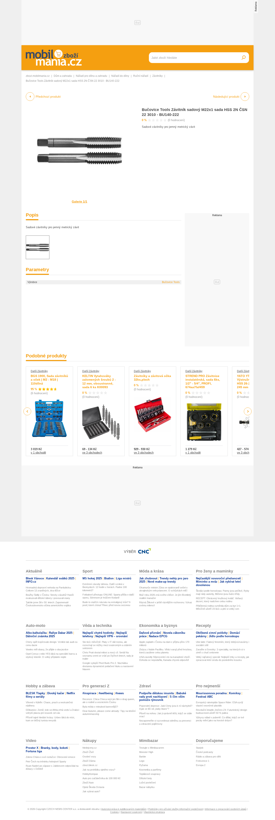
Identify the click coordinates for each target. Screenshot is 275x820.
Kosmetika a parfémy (150, 769)
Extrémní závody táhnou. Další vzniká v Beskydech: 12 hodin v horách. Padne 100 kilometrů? (104, 587)
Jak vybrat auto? (91, 791)
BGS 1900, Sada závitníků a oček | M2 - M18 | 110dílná (49, 379)
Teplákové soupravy (149, 774)
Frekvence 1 (202, 761)
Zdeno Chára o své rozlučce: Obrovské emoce (50, 757)
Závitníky (157, 75)
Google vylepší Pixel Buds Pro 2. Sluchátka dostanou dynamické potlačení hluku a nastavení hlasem (107, 666)
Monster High (146, 752)
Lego (141, 761)
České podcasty (204, 752)
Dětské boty (145, 778)
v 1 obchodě (38, 452)
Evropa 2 (200, 765)
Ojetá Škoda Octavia (93, 787)
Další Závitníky (39, 371)
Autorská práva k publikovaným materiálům (123, 809)
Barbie (142, 756)
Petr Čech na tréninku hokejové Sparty (46, 761)
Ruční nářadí (140, 75)
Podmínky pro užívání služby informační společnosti (175, 809)
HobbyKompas (90, 774)
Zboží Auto (88, 782)
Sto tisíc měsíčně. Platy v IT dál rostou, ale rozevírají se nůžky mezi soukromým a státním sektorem (107, 645)
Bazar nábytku (146, 787)
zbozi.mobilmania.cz (38, 75)
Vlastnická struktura (154, 812)
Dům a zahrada (63, 75)
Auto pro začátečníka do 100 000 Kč (101, 778)
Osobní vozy (89, 756)
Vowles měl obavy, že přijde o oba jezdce (47, 649)
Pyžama (143, 765)
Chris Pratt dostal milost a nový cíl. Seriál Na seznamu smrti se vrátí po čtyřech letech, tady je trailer (107, 655)
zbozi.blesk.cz (90, 765)
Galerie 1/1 (79, 201)
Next (247, 411)
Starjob (199, 747)
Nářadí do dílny (120, 75)
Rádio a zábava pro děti (208, 756)
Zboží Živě (88, 752)
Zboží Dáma (88, 761)
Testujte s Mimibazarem (151, 747)
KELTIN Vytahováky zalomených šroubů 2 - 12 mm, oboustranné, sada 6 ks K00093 (99, 381)
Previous (27, 411)
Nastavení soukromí (131, 812)
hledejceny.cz (89, 747)
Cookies (114, 812)
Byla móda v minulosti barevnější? (100, 706)
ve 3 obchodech (92, 452)
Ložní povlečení (147, 782)
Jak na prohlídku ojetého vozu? (98, 769)
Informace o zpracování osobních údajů (225, 809)
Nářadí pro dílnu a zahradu (91, 75)
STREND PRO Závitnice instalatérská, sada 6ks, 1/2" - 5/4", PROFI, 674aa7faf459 (202, 381)
